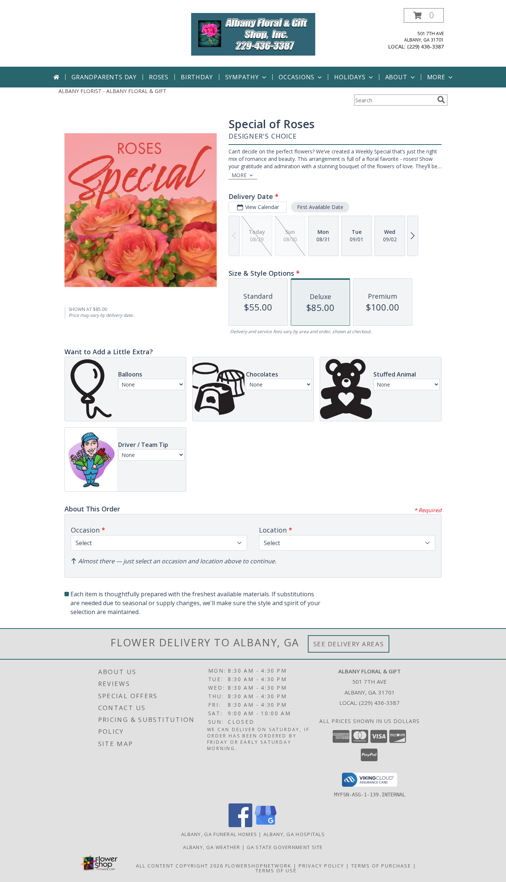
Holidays (349, 77)
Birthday (197, 77)
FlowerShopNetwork (258, 865)
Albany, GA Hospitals (294, 834)
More (436, 77)
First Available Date (320, 206)
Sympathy (242, 77)
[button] (424, 15)
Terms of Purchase (381, 865)
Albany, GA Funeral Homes (219, 834)
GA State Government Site (285, 847)
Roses (159, 77)
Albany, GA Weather (211, 847)
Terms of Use (276, 870)
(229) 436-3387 (425, 46)
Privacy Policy (321, 865)
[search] (441, 100)
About (396, 77)
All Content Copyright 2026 (179, 865)
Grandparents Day (104, 77)
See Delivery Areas (348, 644)
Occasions (296, 77)
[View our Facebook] (240, 825)
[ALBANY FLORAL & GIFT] (253, 33)
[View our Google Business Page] (265, 825)
